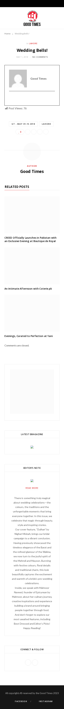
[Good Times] (32, 18)
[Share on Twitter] (33, 131)
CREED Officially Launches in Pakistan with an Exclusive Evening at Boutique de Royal (30, 239)
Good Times (32, 171)
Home (7, 33)
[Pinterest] (39, 131)
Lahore (33, 43)
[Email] (46, 131)
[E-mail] (11, 98)
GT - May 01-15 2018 (23, 124)
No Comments (40, 57)
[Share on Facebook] (27, 131)
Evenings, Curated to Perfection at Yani (28, 336)
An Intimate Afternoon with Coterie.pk (28, 288)
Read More (32, 488)
